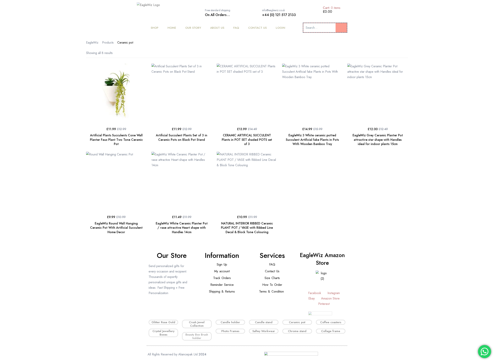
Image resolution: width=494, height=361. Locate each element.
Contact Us (272, 271)
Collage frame (330, 331)
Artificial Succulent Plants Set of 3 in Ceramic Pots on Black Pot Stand (181, 137)
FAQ (272, 264)
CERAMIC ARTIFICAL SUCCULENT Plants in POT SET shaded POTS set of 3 (247, 139)
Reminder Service (222, 285)
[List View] (403, 53)
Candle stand (263, 322)
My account (222, 271)
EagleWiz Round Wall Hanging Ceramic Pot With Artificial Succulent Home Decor (116, 227)
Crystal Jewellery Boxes (163, 333)
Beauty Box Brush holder (196, 336)
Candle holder (230, 322)
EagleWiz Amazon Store (322, 259)
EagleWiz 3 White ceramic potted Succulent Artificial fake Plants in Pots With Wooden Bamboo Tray (312, 139)
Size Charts (272, 278)
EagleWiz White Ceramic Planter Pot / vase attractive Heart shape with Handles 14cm (182, 227)
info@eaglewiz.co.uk (273, 10)
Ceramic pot (297, 322)
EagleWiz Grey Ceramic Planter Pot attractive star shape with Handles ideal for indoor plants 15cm (378, 139)
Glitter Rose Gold (163, 322)
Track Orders (222, 278)
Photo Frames (230, 331)
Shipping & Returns (222, 291)
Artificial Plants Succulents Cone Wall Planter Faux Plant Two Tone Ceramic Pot (116, 139)
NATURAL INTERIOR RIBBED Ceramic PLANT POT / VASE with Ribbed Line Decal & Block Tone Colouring (247, 227)
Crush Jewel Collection (197, 324)
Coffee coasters (330, 322)
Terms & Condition (271, 291)
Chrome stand (297, 331)
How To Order (272, 285)
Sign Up (222, 264)
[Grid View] (397, 53)
